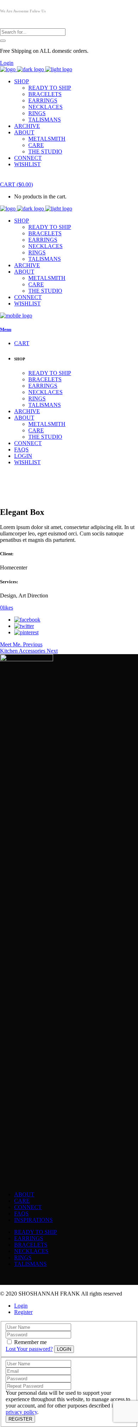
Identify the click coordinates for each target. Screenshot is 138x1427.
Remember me (30, 1342)
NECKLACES (31, 1251)
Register (23, 1312)
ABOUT (24, 1194)
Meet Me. (11, 644)
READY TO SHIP (35, 1232)
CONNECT (28, 1207)
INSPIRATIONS (33, 1220)
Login (6, 63)
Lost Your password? (29, 1349)
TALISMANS (30, 1264)
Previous (32, 644)
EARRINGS (28, 1238)
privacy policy (21, 1412)
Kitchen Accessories (23, 651)
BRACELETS (30, 1245)
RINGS (22, 1257)
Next (52, 651)
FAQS (21, 1213)
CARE (22, 1201)
